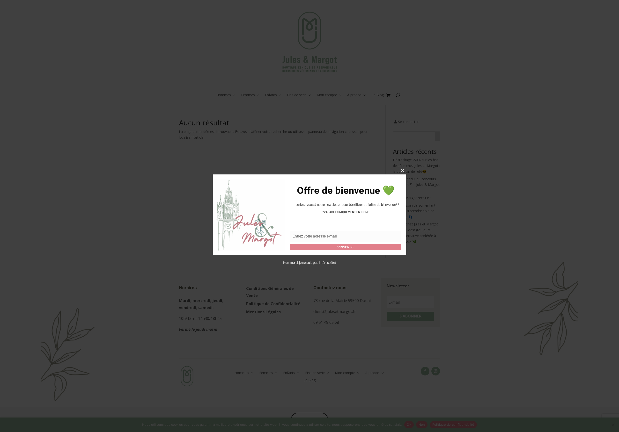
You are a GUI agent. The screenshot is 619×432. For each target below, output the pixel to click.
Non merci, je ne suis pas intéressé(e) (309, 263)
